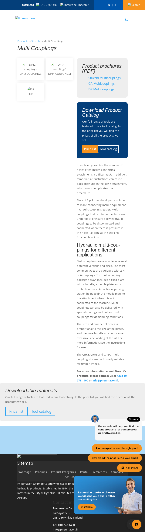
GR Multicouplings (101, 83)
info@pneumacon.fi (76, 5)
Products (23, 41)
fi (100, 5)
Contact (28, 5)
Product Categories (63, 472)
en (108, 5)
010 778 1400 (49, 5)
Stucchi (36, 41)
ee (116, 5)
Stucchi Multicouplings (104, 78)
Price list (90, 149)
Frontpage (24, 472)
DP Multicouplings (101, 89)
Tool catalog (108, 149)
